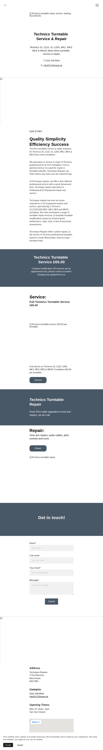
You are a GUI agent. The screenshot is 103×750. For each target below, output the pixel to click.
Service (38, 380)
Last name (34, 555)
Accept (8, 745)
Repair (38, 448)
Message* (34, 580)
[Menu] (97, 5)
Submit (51, 601)
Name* (33, 543)
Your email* (35, 568)
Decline (20, 745)
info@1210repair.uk (52, 65)
